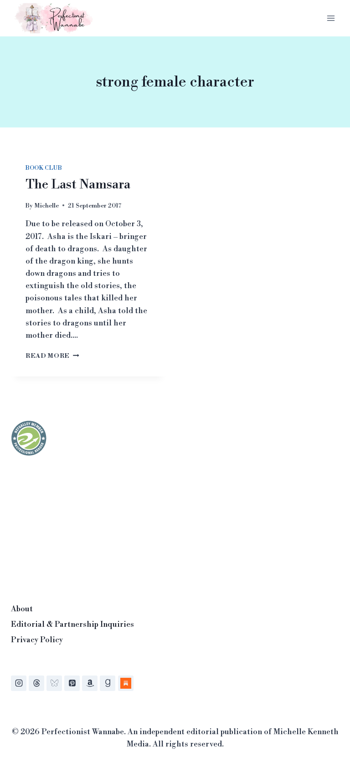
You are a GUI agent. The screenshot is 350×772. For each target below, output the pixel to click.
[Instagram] (18, 683)
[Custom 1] (126, 683)
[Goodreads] (107, 683)
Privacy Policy (37, 640)
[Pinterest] (72, 683)
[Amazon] (90, 683)
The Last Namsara (78, 185)
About (22, 609)
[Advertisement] (79, 527)
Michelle (46, 205)
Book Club (44, 168)
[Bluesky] (54, 683)
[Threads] (36, 683)
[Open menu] (330, 18)
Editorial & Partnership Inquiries (72, 625)
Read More (52, 356)
